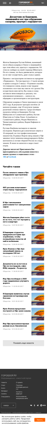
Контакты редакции (19, 393)
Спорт (3, 385)
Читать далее (23, 178)
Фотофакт (4, 391)
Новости (4, 382)
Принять (40, 420)
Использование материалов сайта (22, 397)
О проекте (19, 382)
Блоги (3, 388)
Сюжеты (4, 394)
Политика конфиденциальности (22, 387)
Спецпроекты (5, 396)
